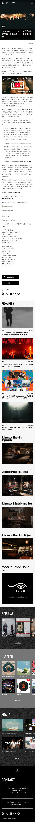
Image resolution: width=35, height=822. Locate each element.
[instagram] (18, 294)
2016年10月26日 (26, 143)
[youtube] (14, 294)
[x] (6, 294)
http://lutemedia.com (22, 202)
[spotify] (3, 294)
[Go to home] (8, 3)
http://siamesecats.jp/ (7, 198)
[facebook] (10, 294)
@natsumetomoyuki (14, 192)
